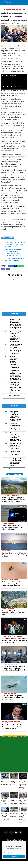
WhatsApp (20, 265)
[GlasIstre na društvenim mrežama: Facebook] (6, 832)
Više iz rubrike (14, 474)
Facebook (10, 265)
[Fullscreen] (24, 86)
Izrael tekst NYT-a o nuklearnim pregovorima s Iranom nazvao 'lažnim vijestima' (15, 244)
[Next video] (8, 86)
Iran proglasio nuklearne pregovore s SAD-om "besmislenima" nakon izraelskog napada (13, 252)
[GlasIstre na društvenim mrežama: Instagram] (21, 832)
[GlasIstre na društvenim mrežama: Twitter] (11, 832)
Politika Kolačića (11, 840)
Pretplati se (14, 856)
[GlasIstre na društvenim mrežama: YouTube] (16, 832)
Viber (3, 268)
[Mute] (12, 86)
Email (8, 268)
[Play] (3, 86)
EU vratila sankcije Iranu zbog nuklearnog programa (14, 260)
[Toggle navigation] (2, 2)
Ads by (23, 88)
